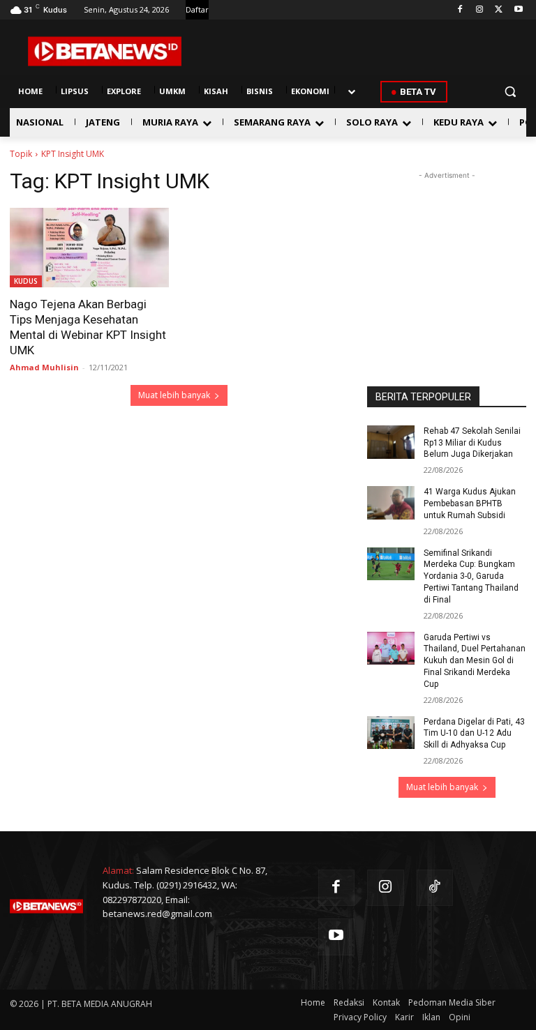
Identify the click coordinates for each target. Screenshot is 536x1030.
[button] (509, 91)
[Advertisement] (446, 252)
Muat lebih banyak (174, 395)
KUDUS (26, 281)
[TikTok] (435, 888)
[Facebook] (460, 10)
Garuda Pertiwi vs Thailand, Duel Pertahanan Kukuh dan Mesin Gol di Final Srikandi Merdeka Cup (475, 661)
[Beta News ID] (105, 51)
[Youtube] (518, 10)
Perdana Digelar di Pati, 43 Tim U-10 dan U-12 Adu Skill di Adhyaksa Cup (474, 733)
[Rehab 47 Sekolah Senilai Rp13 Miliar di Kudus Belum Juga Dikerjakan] (391, 442)
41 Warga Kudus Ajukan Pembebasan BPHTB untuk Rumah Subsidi (470, 503)
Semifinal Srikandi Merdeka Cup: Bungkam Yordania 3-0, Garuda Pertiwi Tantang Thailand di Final (471, 576)
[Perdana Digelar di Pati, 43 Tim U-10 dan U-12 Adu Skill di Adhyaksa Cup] (391, 733)
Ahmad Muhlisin (44, 367)
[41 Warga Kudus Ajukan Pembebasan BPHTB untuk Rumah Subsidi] (391, 503)
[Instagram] (480, 10)
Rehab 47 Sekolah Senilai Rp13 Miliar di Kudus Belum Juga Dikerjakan (472, 443)
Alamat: (118, 870)
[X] (499, 10)
